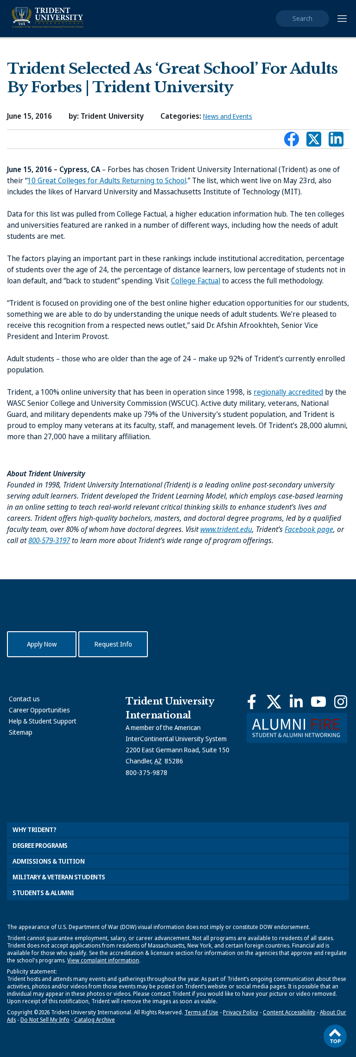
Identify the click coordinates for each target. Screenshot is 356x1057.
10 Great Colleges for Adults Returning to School (106, 180)
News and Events (227, 116)
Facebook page (309, 529)
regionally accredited (288, 392)
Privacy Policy (240, 1012)
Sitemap (20, 732)
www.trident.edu (226, 529)
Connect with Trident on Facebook (291, 141)
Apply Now (42, 644)
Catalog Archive (94, 1020)
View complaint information (103, 960)
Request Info (113, 644)
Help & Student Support (42, 721)
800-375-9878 (146, 772)
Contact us (24, 698)
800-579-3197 (49, 540)
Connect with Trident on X (313, 141)
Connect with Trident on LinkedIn (336, 141)
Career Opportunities (39, 709)
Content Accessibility (289, 1012)
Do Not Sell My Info (45, 1020)
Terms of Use (201, 1012)
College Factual (195, 280)
